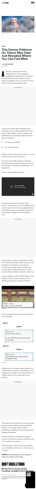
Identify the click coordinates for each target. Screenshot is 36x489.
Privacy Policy (4, 478)
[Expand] (27, 473)
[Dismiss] (33, 473)
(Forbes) (20, 457)
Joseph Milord (8, 64)
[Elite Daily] (5, 3)
